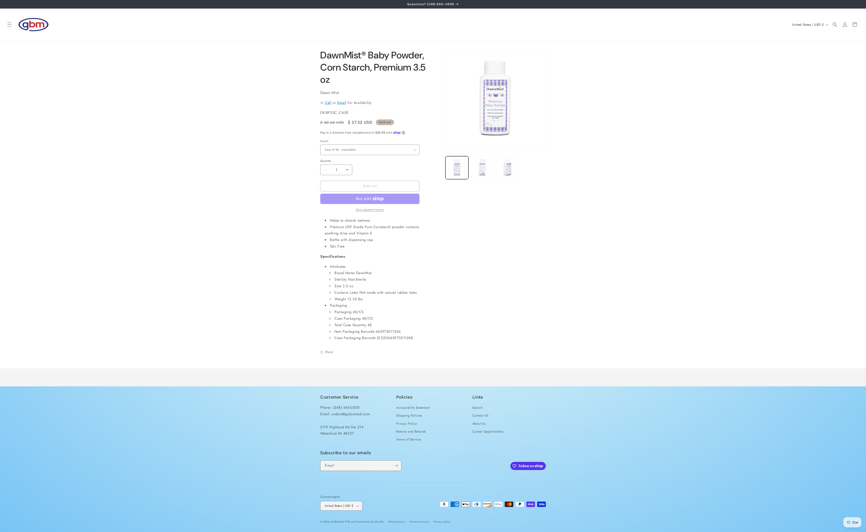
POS (347, 521)
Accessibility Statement (413, 407)
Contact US (480, 415)
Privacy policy (442, 521)
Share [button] (329, 351)
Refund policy (396, 521)
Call (328, 102)
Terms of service (419, 521)
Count (324, 141)
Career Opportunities (488, 431)
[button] (9, 25)
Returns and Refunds (411, 431)
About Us (479, 423)
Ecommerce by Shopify (370, 521)
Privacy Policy (406, 423)
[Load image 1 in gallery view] (456, 167)
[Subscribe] (396, 465)
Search (477, 407)
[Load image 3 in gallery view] (507, 167)
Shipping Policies (409, 415)
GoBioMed (337, 521)
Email (341, 102)
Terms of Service (408, 439)
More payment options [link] (370, 210)
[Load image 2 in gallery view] (482, 167)
